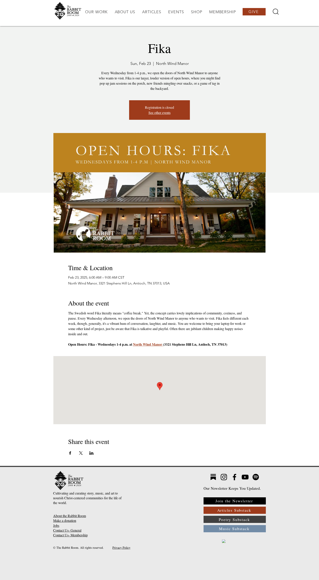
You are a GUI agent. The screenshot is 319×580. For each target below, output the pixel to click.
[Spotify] (256, 477)
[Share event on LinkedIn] (91, 453)
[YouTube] (245, 477)
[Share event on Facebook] (70, 453)
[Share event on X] (81, 453)
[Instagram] (224, 477)
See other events (159, 112)
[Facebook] (234, 477)
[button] (96, 11)
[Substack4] (213, 477)
